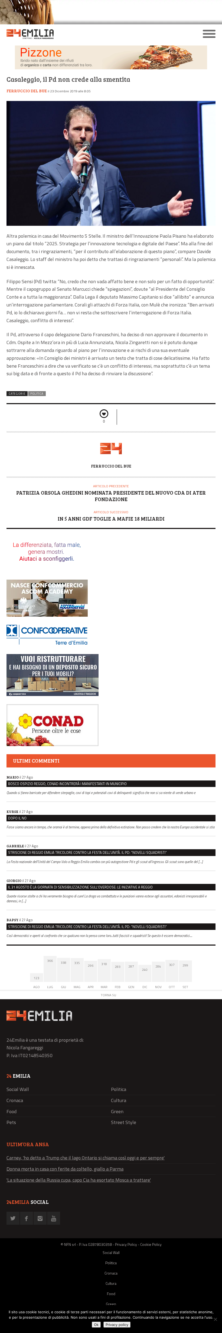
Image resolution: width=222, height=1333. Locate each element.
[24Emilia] (84, 34)
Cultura (118, 1100)
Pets (11, 1122)
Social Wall (17, 1089)
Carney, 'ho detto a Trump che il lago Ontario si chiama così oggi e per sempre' (85, 1157)
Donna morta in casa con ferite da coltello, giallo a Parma (64, 1168)
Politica (37, 393)
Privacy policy (117, 1324)
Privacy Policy (126, 1244)
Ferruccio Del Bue (26, 90)
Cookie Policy (151, 1244)
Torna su (108, 995)
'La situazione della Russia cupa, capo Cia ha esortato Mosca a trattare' (78, 1180)
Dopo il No (17, 818)
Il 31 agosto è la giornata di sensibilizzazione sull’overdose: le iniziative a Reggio (80, 887)
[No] (215, 1319)
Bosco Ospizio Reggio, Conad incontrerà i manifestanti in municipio (67, 783)
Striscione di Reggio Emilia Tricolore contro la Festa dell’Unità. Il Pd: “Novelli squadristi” (87, 852)
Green (117, 1111)
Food (11, 1111)
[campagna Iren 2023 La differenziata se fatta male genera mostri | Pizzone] (111, 68)
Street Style (123, 1122)
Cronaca (14, 1100)
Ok (96, 1324)
